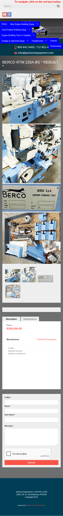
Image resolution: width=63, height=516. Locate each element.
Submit (31, 462)
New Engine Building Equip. (22, 24)
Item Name (10, 415)
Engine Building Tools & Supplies (16, 35)
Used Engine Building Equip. (14, 30)
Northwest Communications (35, 505)
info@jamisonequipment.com (36, 52)
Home (4, 24)
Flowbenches (37, 41)
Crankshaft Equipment (46, 339)
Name (8, 406)
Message (9, 426)
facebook (9, 14)
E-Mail (8, 397)
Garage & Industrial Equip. (13, 41)
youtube (4, 14)
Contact (53, 41)
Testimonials (55, 46)
